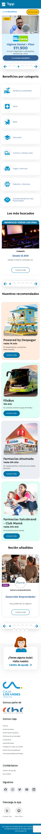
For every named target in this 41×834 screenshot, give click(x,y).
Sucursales (7, 774)
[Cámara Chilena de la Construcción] (20, 710)
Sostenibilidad (8, 743)
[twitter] (20, 790)
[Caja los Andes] (3, 3)
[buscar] (23, 12)
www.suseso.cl (20, 831)
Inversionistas (8, 729)
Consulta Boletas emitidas (13, 754)
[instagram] (12, 790)
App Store (19, 816)
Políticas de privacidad (11, 736)
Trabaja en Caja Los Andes (13, 747)
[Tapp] (10, 3)
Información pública (10, 733)
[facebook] (5, 790)
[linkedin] (34, 790)
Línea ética (7, 740)
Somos (5, 726)
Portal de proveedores (11, 750)
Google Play (7, 816)
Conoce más (11, 355)
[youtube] (27, 790)
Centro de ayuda (19, 665)
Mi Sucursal (32, 12)
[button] (10, 67)
